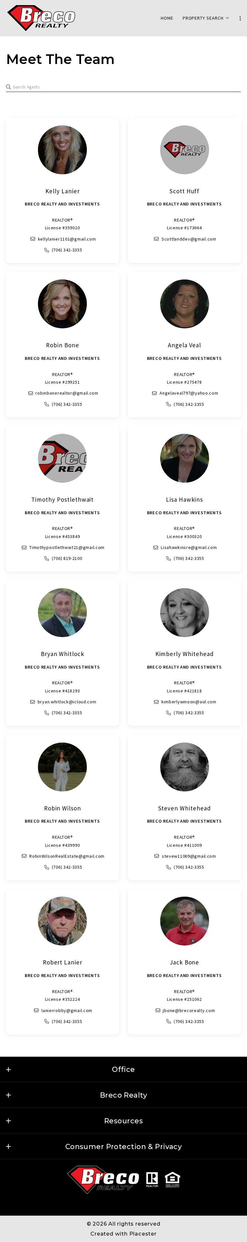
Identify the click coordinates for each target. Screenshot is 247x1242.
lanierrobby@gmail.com (67, 1010)
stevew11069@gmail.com (189, 856)
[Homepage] (41, 18)
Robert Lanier (62, 962)
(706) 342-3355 (67, 250)
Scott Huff (184, 191)
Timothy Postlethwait (62, 499)
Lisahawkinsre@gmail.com (189, 547)
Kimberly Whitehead (184, 654)
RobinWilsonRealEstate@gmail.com (67, 856)
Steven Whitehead (184, 808)
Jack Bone (184, 962)
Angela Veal (184, 345)
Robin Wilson (62, 808)
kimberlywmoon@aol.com (189, 702)
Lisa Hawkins (184, 499)
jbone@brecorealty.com (189, 1010)
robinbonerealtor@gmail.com (67, 393)
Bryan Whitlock (62, 654)
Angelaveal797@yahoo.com (189, 393)
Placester (143, 1233)
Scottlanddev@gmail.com (189, 239)
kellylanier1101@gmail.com (67, 239)
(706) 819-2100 (67, 558)
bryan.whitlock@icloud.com (67, 702)
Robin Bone (62, 345)
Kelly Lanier (62, 191)
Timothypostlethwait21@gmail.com (67, 547)
